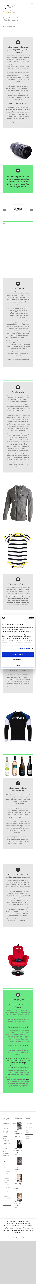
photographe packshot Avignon (17, 1049)
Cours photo (29, 1123)
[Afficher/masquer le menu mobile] (32, 3)
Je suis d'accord (18, 654)
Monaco (9, 1074)
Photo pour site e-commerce (18, 103)
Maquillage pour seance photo (7, 1198)
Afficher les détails (24, 648)
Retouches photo (28, 1131)
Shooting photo (28, 1137)
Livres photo (29, 1127)
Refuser (18, 665)
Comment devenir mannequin (7, 1169)
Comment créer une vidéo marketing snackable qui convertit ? (7, 1184)
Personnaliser (16, 659)
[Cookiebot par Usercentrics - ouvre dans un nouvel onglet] (26, 617)
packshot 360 (11, 343)
